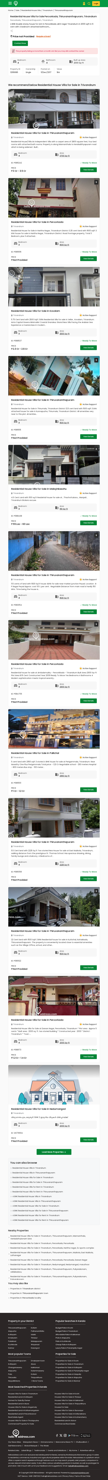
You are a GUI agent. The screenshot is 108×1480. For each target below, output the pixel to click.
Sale (17, 10)
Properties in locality (25, 1298)
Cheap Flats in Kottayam (66, 1344)
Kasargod (35, 1348)
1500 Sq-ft (64, 422)
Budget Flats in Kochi (64, 1328)
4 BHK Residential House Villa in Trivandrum (32, 1196)
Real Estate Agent (15, 1417)
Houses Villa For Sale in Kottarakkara (70, 1414)
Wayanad (35, 1344)
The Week (44, 1445)
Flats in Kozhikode (63, 1341)
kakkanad (35, 1367)
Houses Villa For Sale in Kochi (67, 1393)
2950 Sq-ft (65, 776)
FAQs (88, 1476)
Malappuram (36, 1341)
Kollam (34, 1328)
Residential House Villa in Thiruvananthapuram (34, 1172)
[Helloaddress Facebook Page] (57, 1436)
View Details (88, 169)
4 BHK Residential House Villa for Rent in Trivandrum (36, 1215)
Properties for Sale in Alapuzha (69, 1377)
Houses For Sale (61, 1407)
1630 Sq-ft (64, 598)
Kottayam (12, 1334)
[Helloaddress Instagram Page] (65, 1436)
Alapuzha (12, 1331)
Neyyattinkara (14, 1381)
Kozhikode (12, 1344)
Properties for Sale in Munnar (68, 1381)
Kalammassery (37, 1370)
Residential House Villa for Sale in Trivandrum (33, 1177)
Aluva (33, 1364)
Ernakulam (12, 1338)
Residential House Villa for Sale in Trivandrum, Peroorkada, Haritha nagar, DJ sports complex (52, 1248)
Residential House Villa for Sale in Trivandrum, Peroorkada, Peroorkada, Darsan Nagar (48, 1260)
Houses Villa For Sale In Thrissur (68, 1397)
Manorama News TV (64, 1442)
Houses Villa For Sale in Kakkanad (69, 1400)
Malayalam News (30, 1442)
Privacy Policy (68, 1476)
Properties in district (25, 1288)
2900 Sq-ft (65, 687)
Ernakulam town (38, 1360)
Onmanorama (47, 1442)
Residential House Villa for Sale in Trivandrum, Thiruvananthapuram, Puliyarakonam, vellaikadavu (48, 1270)
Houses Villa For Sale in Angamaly (22, 1407)
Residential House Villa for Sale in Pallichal (35, 753)
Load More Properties (53, 1152)
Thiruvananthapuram (17, 1328)
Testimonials (39, 1450)
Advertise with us (87, 1450)
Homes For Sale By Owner (19, 1400)
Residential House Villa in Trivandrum (29, 1168)
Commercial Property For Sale (21, 1424)
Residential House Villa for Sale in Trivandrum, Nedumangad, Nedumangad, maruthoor (49, 1264)
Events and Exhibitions (57, 1450)
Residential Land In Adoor (65, 1420)
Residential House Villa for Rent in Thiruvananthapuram (38, 1191)
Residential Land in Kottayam (20, 1397)
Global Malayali (31, 1445)
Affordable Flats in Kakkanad (68, 1334)
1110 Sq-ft (64, 509)
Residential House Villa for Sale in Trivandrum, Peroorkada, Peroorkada (42, 1243)
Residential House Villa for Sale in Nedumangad (38, 1109)
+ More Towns (37, 1381)
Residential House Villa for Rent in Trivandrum (33, 1187)
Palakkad (12, 1341)
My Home (73, 1450)
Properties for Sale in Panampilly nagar (72, 1370)
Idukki (33, 1334)
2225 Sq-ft (64, 864)
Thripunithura (36, 1377)
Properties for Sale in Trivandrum (70, 1364)
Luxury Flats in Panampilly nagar (69, 1348)
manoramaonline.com (79, 1473)
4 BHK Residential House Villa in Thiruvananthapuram (37, 1201)
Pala (10, 1374)
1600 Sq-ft (64, 245)
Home (10, 10)
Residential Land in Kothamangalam (23, 1410)
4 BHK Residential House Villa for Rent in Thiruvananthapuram (41, 1220)
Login (96, 3)
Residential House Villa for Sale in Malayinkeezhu (39, 488)
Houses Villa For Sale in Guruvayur (69, 1410)
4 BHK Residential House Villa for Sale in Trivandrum (36, 1206)
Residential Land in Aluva (18, 1403)
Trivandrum (48, 10)
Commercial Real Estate (65, 1424)
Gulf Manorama (15, 1445)
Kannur (11, 1348)
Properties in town (29, 1293)
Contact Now (20, 43)
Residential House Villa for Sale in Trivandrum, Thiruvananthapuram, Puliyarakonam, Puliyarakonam (48, 1278)
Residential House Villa (31, 10)
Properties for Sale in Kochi (67, 1360)
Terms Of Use (80, 1476)
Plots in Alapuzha (63, 1338)
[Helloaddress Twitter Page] (61, 1436)
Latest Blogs (26, 1450)
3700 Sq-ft (65, 155)
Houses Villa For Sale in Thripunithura (70, 1403)
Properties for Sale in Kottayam (69, 1367)
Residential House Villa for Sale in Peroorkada (37, 222)
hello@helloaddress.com (78, 1466)
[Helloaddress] (16, 3)
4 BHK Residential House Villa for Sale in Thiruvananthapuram (40, 1210)
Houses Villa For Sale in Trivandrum (23, 1393)
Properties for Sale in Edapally (68, 1374)
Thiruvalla (12, 1377)
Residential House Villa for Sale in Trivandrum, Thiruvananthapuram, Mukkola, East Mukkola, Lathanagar (51, 1254)
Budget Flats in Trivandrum (67, 1331)
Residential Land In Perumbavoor (22, 1414)
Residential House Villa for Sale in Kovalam (35, 311)
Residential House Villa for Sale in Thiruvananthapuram (42, 133)
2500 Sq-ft (65, 333)
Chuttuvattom (82, 1442)
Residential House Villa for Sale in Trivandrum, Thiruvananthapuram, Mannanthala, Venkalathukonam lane (48, 1237)
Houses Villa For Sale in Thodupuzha (23, 1420)
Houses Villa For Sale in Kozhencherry (71, 1417)
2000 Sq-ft (65, 1042)
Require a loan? (43, 36)
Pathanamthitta (37, 1331)
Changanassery (15, 1367)
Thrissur (34, 1338)
